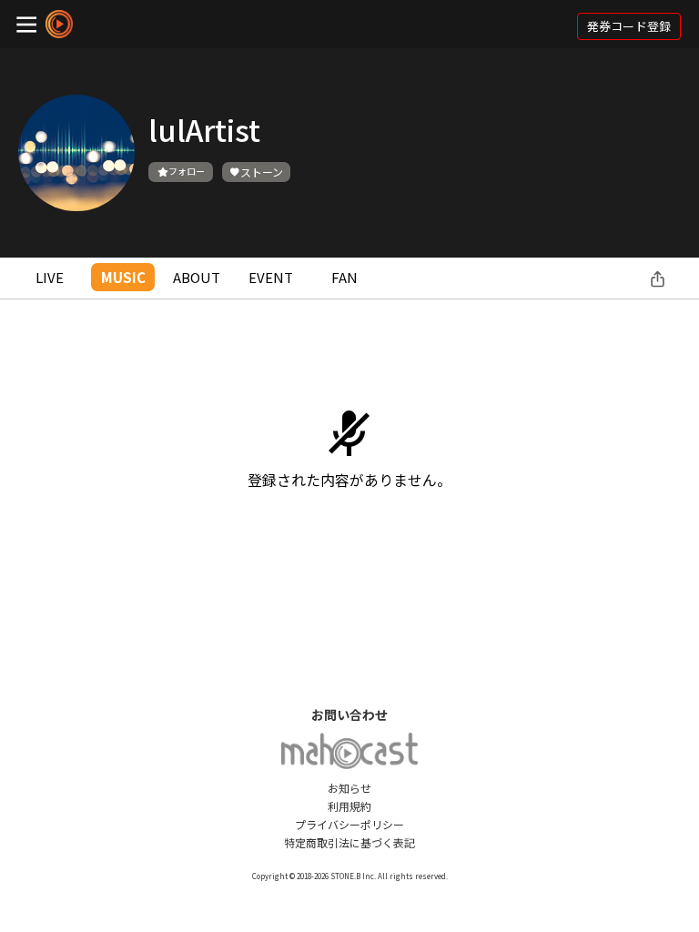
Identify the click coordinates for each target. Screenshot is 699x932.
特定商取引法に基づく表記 (349, 842)
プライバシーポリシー (349, 824)
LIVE (49, 277)
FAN (344, 277)
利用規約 (349, 806)
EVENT (270, 277)
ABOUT (196, 277)
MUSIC (123, 277)
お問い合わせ (349, 714)
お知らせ (349, 787)
